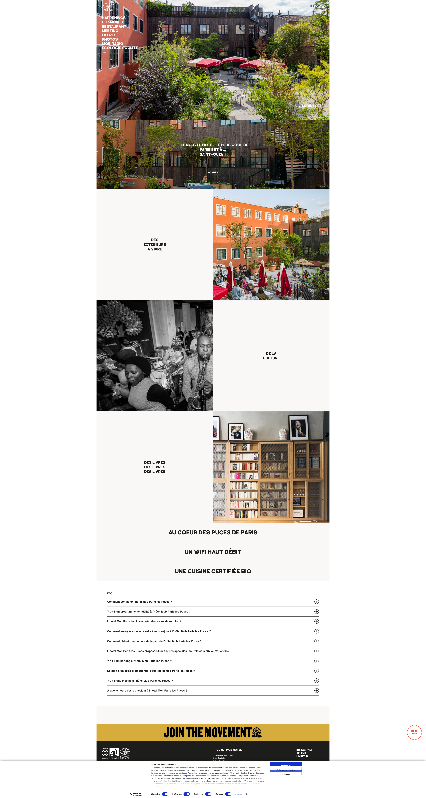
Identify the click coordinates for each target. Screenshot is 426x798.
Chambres (112, 22)
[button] (209, 117)
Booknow (414, 732)
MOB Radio (112, 43)
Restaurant (114, 26)
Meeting (110, 30)
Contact (322, 5)
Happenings (114, 17)
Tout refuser (286, 774)
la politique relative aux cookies (193, 776)
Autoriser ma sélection (286, 770)
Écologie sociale (120, 47)
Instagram (304, 749)
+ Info (104, 53)
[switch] (186, 794)
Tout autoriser (285, 765)
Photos (110, 39)
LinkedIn (302, 756)
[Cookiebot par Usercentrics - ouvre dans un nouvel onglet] (136, 794)
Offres (109, 35)
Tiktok (301, 753)
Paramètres (239, 794)
